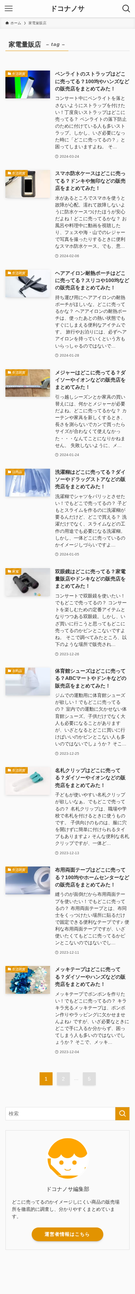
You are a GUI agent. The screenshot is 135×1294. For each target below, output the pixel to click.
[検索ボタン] (126, 8)
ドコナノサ (67, 8)
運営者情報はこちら (67, 1234)
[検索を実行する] (122, 1113)
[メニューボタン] (8, 8)
